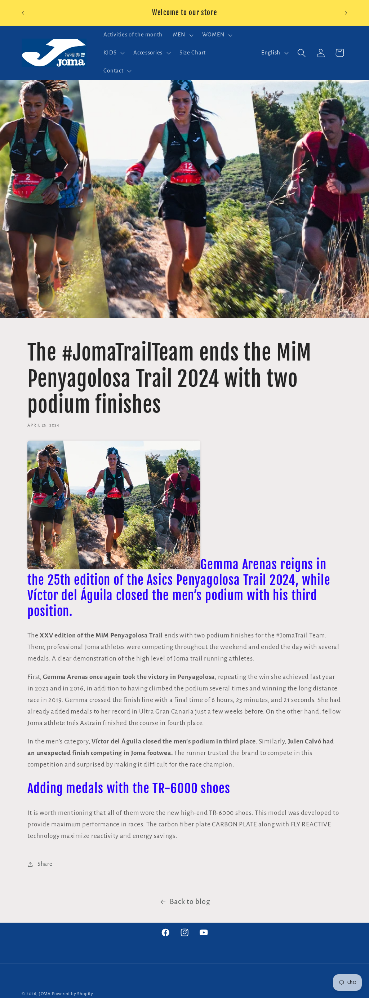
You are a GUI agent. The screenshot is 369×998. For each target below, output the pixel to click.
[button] (182, 35)
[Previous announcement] (23, 13)
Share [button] (44, 864)
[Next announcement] (346, 13)
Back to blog (190, 901)
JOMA (45, 993)
